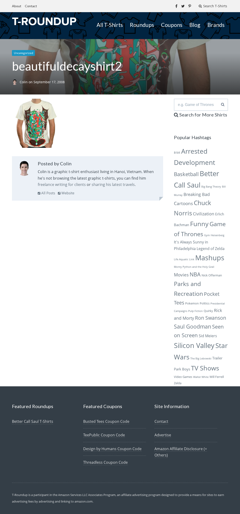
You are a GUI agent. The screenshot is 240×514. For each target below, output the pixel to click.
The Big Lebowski (200, 358)
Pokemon (192, 303)
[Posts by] (16, 82)
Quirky (208, 311)
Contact (31, 6)
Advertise (162, 435)
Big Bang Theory (211, 186)
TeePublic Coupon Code (104, 435)
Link (191, 259)
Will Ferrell (217, 377)
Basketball (186, 174)
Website (67, 193)
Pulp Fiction (195, 311)
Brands (216, 25)
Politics (205, 303)
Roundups (142, 25)
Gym (207, 235)
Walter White (201, 377)
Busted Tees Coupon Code (106, 421)
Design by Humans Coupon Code (112, 448)
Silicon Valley (194, 345)
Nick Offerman (212, 275)
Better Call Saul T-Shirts (32, 421)
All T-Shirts (110, 25)
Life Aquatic (181, 259)
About (16, 6)
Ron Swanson (210, 318)
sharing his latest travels (113, 184)
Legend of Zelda (211, 248)
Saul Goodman (192, 326)
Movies (181, 274)
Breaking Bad (197, 194)
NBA (195, 274)
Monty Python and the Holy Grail (194, 266)
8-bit (177, 152)
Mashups (209, 257)
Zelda (177, 383)
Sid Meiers (208, 335)
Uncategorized (23, 53)
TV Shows (205, 368)
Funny (199, 223)
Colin (24, 82)
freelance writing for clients (62, 184)
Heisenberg (217, 235)
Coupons (171, 25)
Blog (194, 25)
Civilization (203, 214)
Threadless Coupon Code (105, 462)
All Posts (47, 193)
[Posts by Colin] (24, 169)
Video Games (183, 377)
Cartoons (183, 203)
